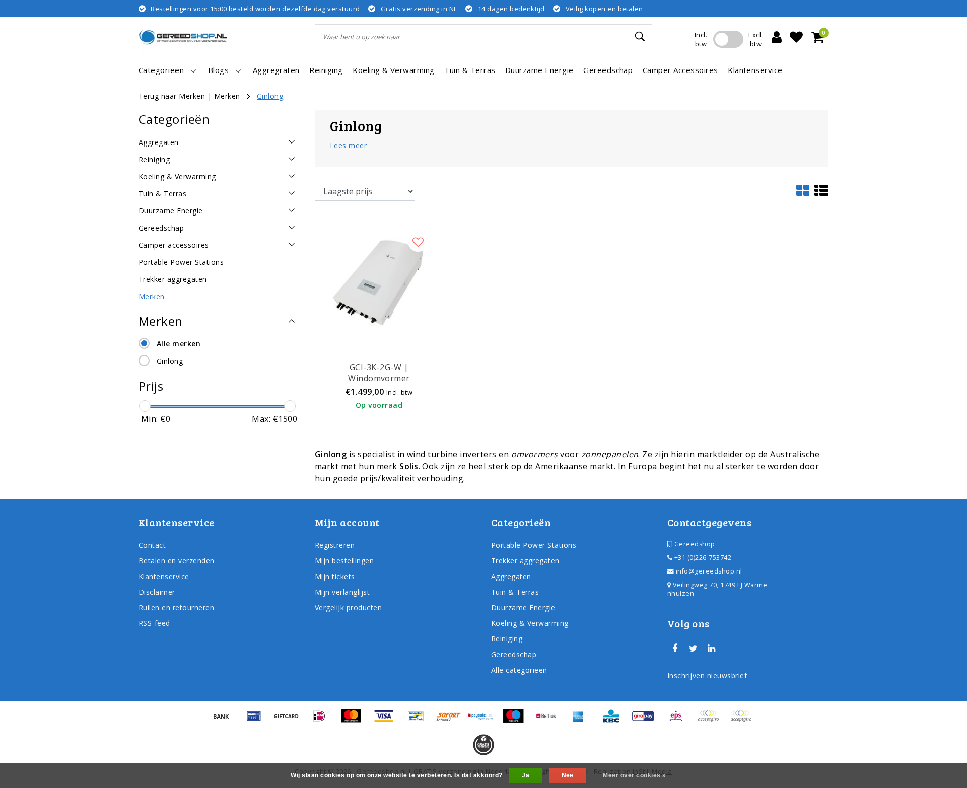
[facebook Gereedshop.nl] (674, 648)
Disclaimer (157, 592)
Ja (525, 775)
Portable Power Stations (533, 545)
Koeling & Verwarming (530, 623)
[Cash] (289, 720)
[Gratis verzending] (483, 744)
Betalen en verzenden (177, 560)
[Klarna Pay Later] (743, 720)
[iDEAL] (322, 720)
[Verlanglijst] (796, 37)
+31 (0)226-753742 (701, 557)
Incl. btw (701, 39)
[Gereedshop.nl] (183, 37)
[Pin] (257, 720)
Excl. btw (755, 39)
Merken (227, 96)
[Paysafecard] (484, 720)
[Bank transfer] (225, 720)
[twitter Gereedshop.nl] (693, 648)
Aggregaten (511, 576)
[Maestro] (517, 720)
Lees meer (348, 145)
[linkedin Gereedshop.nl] (711, 648)
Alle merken (178, 343)
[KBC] (614, 720)
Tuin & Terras (515, 592)
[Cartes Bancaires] (712, 720)
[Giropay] (647, 720)
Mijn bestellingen (344, 560)
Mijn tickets (335, 576)
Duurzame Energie (523, 607)
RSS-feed (154, 623)
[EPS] (679, 720)
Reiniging (506, 638)
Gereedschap (513, 654)
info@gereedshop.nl (709, 571)
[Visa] (387, 720)
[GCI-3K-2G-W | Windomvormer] (379, 279)
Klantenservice (164, 576)
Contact (152, 545)
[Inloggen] (777, 37)
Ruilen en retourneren (176, 607)
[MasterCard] (354, 720)
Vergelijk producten (348, 607)
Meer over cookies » (634, 775)
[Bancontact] (419, 720)
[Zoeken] (640, 36)
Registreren (335, 545)
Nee (568, 775)
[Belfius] (549, 720)
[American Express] (582, 720)
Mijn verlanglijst (342, 592)
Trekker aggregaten (525, 560)
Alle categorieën (519, 670)
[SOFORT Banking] (452, 720)
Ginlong (270, 96)
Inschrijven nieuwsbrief (707, 675)
